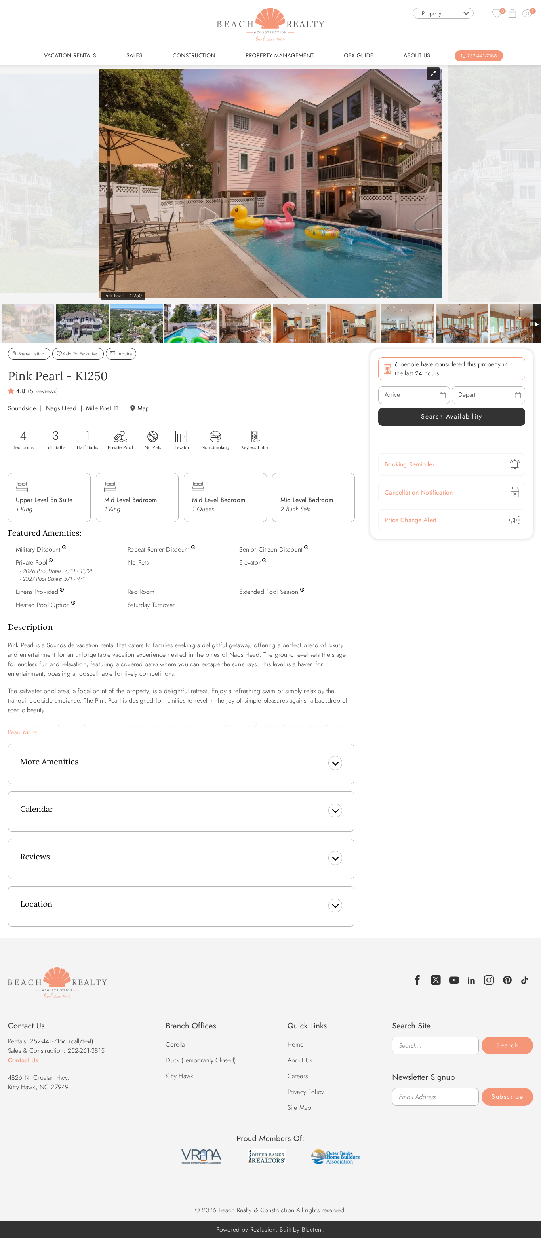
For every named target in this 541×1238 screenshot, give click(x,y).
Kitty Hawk (179, 1076)
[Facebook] (417, 980)
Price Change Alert (410, 520)
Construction (194, 56)
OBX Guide (358, 56)
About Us (417, 56)
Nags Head (61, 408)
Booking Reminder (409, 464)
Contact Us (23, 1060)
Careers (298, 1076)
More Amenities (49, 762)
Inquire (124, 353)
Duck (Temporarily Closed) (201, 1060)
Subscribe (507, 1096)
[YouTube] (454, 980)
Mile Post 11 (102, 408)
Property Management (280, 56)
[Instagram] (489, 980)
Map (143, 408)
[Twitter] (436, 980)
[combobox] (443, 13)
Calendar (36, 809)
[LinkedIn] (471, 979)
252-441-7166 (482, 55)
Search (507, 1045)
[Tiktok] (524, 979)
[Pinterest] (507, 980)
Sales (134, 56)
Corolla (175, 1044)
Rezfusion (263, 1229)
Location (36, 904)
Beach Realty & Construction (57, 987)
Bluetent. (313, 1229)
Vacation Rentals (70, 56)
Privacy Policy (306, 1091)
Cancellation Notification (419, 492)
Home (296, 1044)
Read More (22, 732)
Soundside (22, 408)
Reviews (35, 857)
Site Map (299, 1107)
